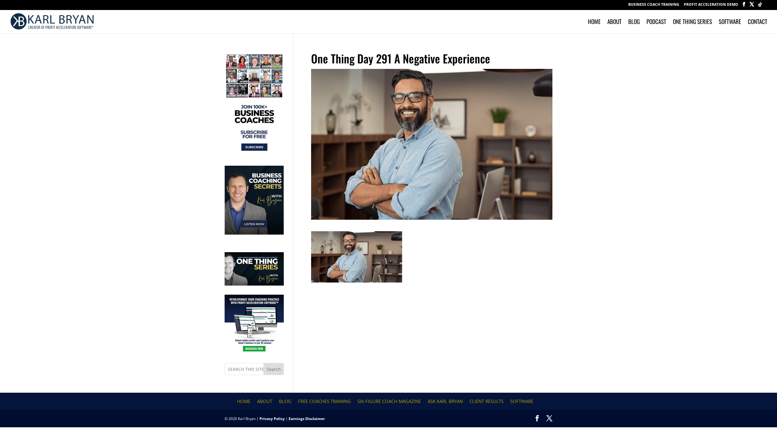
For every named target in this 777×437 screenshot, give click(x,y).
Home (594, 22)
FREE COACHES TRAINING (324, 401)
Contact (757, 22)
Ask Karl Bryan (445, 401)
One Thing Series (692, 22)
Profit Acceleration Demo (711, 5)
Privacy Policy (272, 418)
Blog (634, 22)
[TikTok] (760, 6)
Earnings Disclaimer (307, 418)
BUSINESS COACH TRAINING (653, 5)
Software (730, 22)
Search (274, 369)
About (614, 22)
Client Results (487, 401)
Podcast (656, 22)
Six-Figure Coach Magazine (389, 401)
